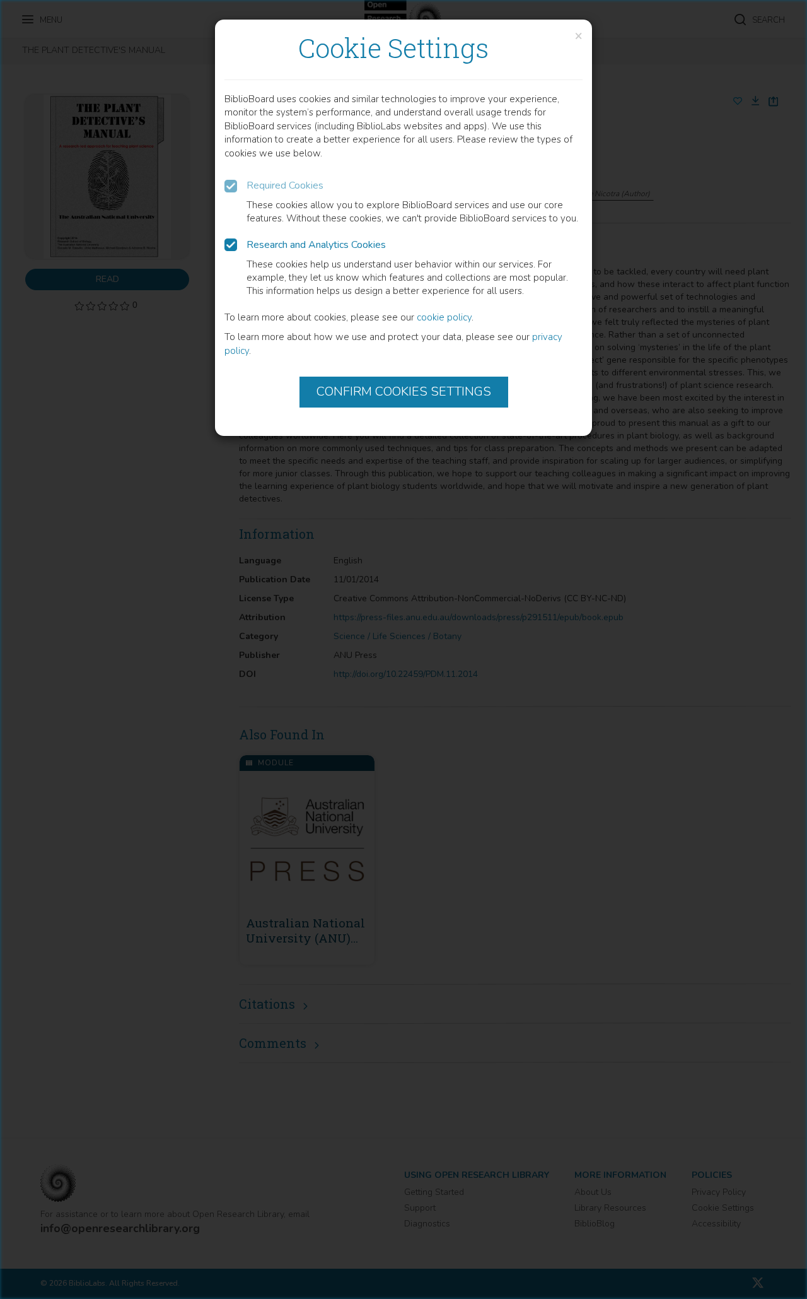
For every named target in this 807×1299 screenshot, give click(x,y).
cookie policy (444, 317)
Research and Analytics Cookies (316, 245)
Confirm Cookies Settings (403, 391)
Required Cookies (285, 185)
